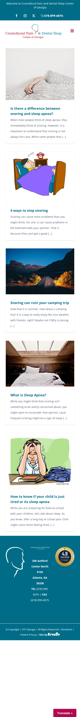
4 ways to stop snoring (29, 210)
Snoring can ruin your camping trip (39, 302)
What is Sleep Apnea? (28, 395)
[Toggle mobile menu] (72, 31)
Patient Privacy (28, 634)
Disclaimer (66, 629)
